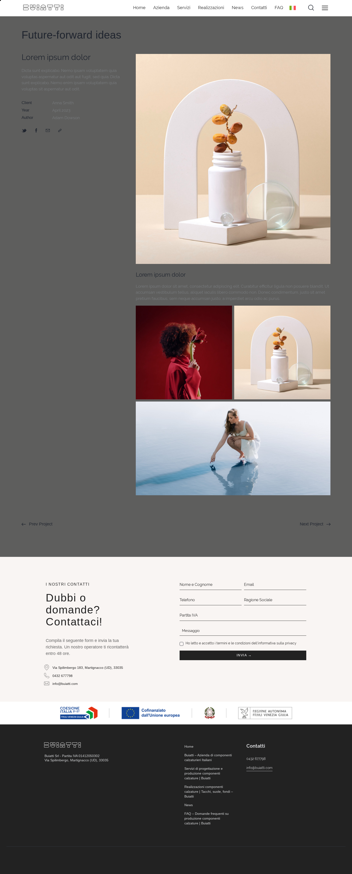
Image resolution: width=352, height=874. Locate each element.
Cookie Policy (89, 860)
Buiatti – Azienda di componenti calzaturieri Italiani (208, 757)
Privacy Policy (58, 860)
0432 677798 (62, 676)
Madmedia (299, 860)
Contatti (259, 7)
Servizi (183, 7)
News (238, 7)
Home (139, 7)
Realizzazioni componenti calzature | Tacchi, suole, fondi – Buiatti (208, 791)
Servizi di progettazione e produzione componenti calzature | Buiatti (203, 773)
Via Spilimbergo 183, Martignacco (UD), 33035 (87, 668)
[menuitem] (294, 8)
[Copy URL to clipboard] (60, 130)
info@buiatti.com (65, 684)
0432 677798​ (256, 759)
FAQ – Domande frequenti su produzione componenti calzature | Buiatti (206, 818)
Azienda (161, 7)
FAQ (279, 7)
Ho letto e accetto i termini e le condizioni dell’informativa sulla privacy (241, 643)
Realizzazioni (211, 7)
